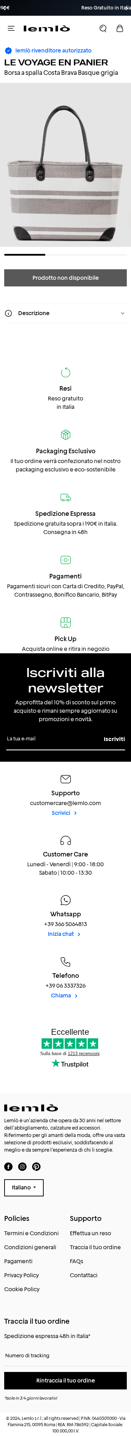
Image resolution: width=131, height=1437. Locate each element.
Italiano (22, 1187)
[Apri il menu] (11, 28)
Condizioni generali (30, 1247)
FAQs (76, 1261)
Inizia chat (61, 934)
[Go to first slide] (127, 8)
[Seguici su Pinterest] (36, 1166)
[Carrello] (120, 28)
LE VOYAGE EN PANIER (56, 62)
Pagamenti (18, 1261)
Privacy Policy (21, 1275)
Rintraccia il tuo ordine (65, 1380)
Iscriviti (114, 739)
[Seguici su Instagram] (22, 1166)
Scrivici (61, 813)
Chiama (61, 995)
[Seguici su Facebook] (8, 1166)
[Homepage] (47, 28)
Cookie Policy (21, 1289)
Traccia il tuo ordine (95, 1247)
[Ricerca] (103, 28)
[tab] (24, 255)
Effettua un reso (90, 1233)
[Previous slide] (4, 8)
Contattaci (83, 1275)
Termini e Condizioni (31, 1233)
